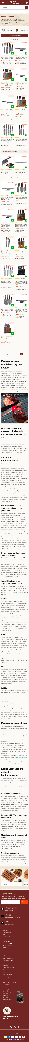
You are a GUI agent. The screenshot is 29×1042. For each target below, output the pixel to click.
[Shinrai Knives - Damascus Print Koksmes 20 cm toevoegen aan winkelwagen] (26, 53)
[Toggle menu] (3, 2)
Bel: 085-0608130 (7, 932)
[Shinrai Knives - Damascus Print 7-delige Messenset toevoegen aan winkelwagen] (12, 53)
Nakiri (15, 592)
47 (18, 354)
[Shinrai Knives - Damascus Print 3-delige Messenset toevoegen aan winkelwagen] (26, 135)
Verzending (6, 977)
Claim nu (24, 901)
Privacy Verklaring (7, 974)
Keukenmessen (8, 11)
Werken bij (5, 970)
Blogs (4, 963)
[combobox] (14, 7)
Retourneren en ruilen (8, 967)
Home (2, 11)
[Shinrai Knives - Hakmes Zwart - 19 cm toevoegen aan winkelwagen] (12, 167)
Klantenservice (6, 965)
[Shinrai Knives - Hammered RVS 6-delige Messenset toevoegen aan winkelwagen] (12, 135)
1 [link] (7, 354)
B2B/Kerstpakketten (8, 960)
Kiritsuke (19, 592)
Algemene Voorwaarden (9, 958)
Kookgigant (16, 1033)
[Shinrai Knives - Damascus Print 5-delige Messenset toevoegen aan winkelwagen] (12, 305)
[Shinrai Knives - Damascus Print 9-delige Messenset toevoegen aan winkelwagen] (26, 193)
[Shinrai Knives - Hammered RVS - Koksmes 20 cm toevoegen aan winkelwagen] (26, 167)
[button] (27, 3)
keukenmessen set (9, 438)
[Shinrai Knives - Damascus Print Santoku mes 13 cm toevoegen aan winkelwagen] (26, 79)
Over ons (5, 972)
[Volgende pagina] (21, 354)
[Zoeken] (26, 8)
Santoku (10, 592)
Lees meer (20, 1002)
